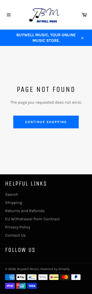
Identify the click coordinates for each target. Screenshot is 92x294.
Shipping (13, 202)
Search (11, 194)
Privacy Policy (17, 227)
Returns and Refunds (24, 210)
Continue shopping (46, 122)
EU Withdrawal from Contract (32, 218)
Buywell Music (28, 269)
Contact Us (15, 235)
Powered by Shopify (55, 269)
